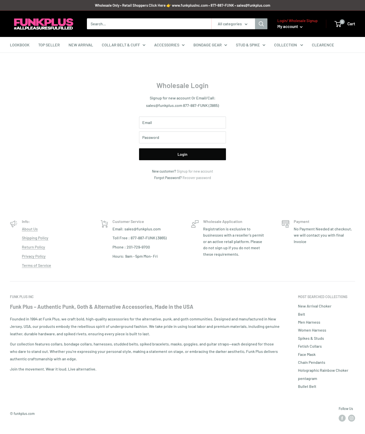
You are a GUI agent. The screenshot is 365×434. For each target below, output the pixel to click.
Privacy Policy (34, 256)
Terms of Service (36, 265)
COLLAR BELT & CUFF (121, 44)
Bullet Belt (307, 386)
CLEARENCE (323, 44)
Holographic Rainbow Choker (323, 370)
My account (288, 26)
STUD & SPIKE (248, 44)
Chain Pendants (311, 362)
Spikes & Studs (311, 338)
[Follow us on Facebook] (342, 418)
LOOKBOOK (20, 44)
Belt (301, 314)
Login (182, 154)
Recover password (196, 178)
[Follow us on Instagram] (351, 418)
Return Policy (33, 247)
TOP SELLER (49, 44)
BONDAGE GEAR (207, 44)
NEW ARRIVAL (81, 44)
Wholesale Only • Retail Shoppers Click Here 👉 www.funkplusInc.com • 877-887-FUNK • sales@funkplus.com (182, 5)
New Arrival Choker (314, 306)
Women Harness (312, 330)
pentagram (307, 378)
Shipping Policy (35, 237)
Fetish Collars (310, 346)
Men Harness (309, 322)
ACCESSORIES (166, 44)
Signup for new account (195, 171)
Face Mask (307, 354)
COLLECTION (286, 44)
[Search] (261, 23)
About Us (30, 228)
